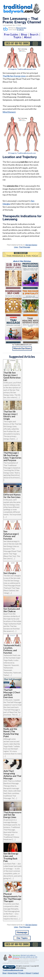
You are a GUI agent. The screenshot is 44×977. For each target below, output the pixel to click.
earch (34, 34)
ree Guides (11, 34)
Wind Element (9, 112)
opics (17, 37)
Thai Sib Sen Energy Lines (14, 76)
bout (28, 37)
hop (24, 34)
